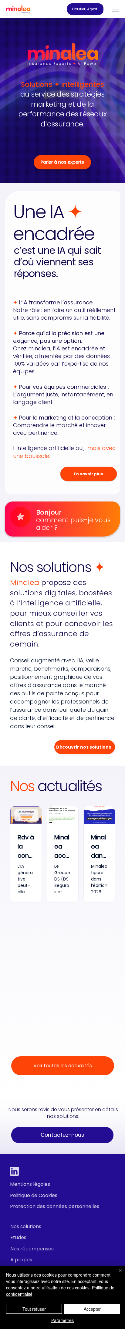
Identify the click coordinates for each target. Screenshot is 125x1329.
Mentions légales (30, 1184)
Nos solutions (25, 1226)
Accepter (92, 1309)
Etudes (18, 1237)
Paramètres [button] (62, 1320)
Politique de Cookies (33, 1195)
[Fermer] (116, 1274)
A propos (21, 1259)
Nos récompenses (32, 1248)
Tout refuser (34, 1309)
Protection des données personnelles (54, 1206)
